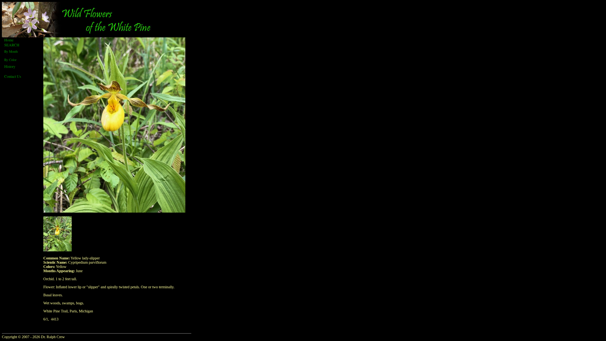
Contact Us (12, 76)
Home (8, 39)
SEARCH (11, 44)
